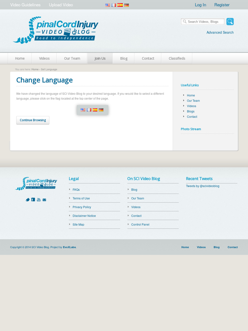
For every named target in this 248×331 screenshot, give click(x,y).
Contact (148, 58)
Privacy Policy (82, 207)
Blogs (190, 111)
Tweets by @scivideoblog (202, 186)
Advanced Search (220, 32)
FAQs (76, 189)
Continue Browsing (33, 120)
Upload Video (61, 4)
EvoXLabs (69, 247)
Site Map (78, 224)
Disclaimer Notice (84, 215)
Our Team (72, 58)
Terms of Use (81, 198)
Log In (200, 4)
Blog (123, 58)
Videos (44, 58)
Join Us (100, 58)
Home (20, 58)
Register (222, 4)
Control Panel (140, 224)
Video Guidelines (25, 4)
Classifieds (177, 58)
